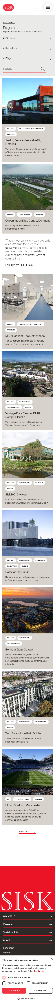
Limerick (11, 134)
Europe (10, 215)
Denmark (39, 215)
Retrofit (39, 483)
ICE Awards (40, 560)
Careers (7, 924)
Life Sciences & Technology (31, 129)
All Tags (7, 58)
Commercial (24, 483)
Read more (39, 971)
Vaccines (11, 330)
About (6, 940)
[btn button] (36, 7)
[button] (48, 7)
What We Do (9, 22)
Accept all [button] (14, 990)
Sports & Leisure (22, 799)
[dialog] (27, 979)
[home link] (8, 7)
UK (8, 799)
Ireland (10, 129)
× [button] (51, 959)
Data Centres (24, 215)
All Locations (10, 48)
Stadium (38, 799)
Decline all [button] (40, 990)
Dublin (28, 407)
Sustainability (13, 407)
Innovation (11, 566)
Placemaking (41, 722)
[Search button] (42, 69)
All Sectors (9, 38)
